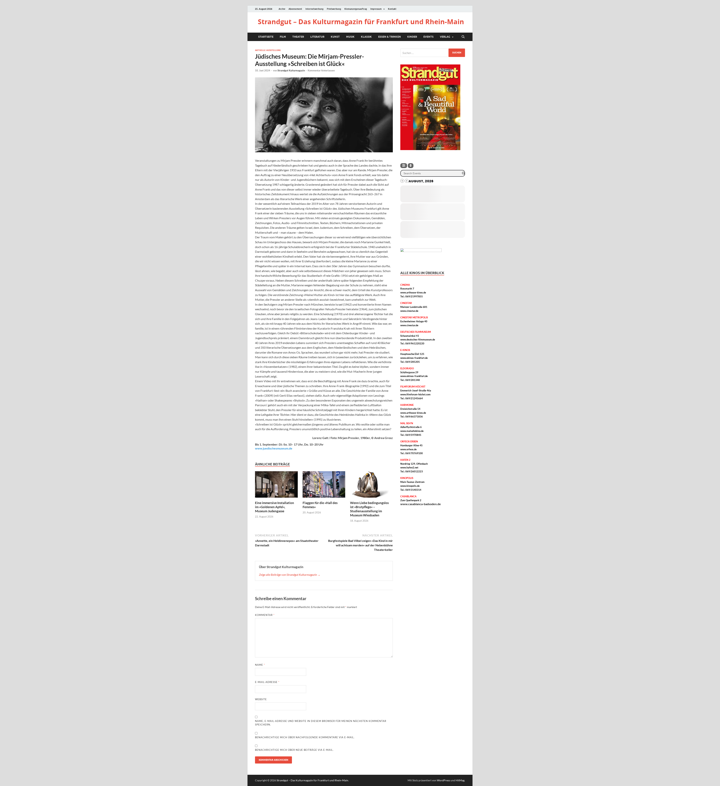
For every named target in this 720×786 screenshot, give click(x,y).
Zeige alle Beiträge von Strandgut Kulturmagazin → (289, 574)
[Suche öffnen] (463, 37)
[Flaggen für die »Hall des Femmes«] (324, 485)
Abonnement (295, 8)
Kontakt (392, 8)
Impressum (376, 8)
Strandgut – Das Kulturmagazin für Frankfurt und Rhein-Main (361, 21)
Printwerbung (334, 8)
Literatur (317, 36)
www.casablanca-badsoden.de (420, 504)
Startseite (265, 36)
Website (261, 699)
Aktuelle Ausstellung (268, 50)
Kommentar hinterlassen (321, 70)
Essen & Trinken (389, 36)
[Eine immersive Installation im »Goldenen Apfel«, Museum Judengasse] (276, 485)
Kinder (412, 36)
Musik (350, 36)
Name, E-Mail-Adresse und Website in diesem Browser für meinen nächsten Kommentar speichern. (320, 722)
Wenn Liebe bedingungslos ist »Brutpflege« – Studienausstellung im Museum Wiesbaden (369, 509)
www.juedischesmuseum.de (273, 448)
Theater (298, 36)
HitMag (460, 780)
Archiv (282, 8)
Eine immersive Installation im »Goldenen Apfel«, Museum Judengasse (274, 507)
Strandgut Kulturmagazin (291, 70)
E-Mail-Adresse (267, 682)
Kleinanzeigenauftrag (355, 8)
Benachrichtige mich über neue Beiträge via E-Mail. (294, 749)
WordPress (443, 780)
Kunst (335, 36)
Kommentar (264, 614)
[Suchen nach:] (432, 53)
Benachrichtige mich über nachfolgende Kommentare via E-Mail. (305, 737)
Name (260, 664)
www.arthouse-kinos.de (413, 292)
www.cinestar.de (409, 310)
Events (428, 36)
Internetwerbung (314, 8)
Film (283, 36)
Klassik (366, 36)
